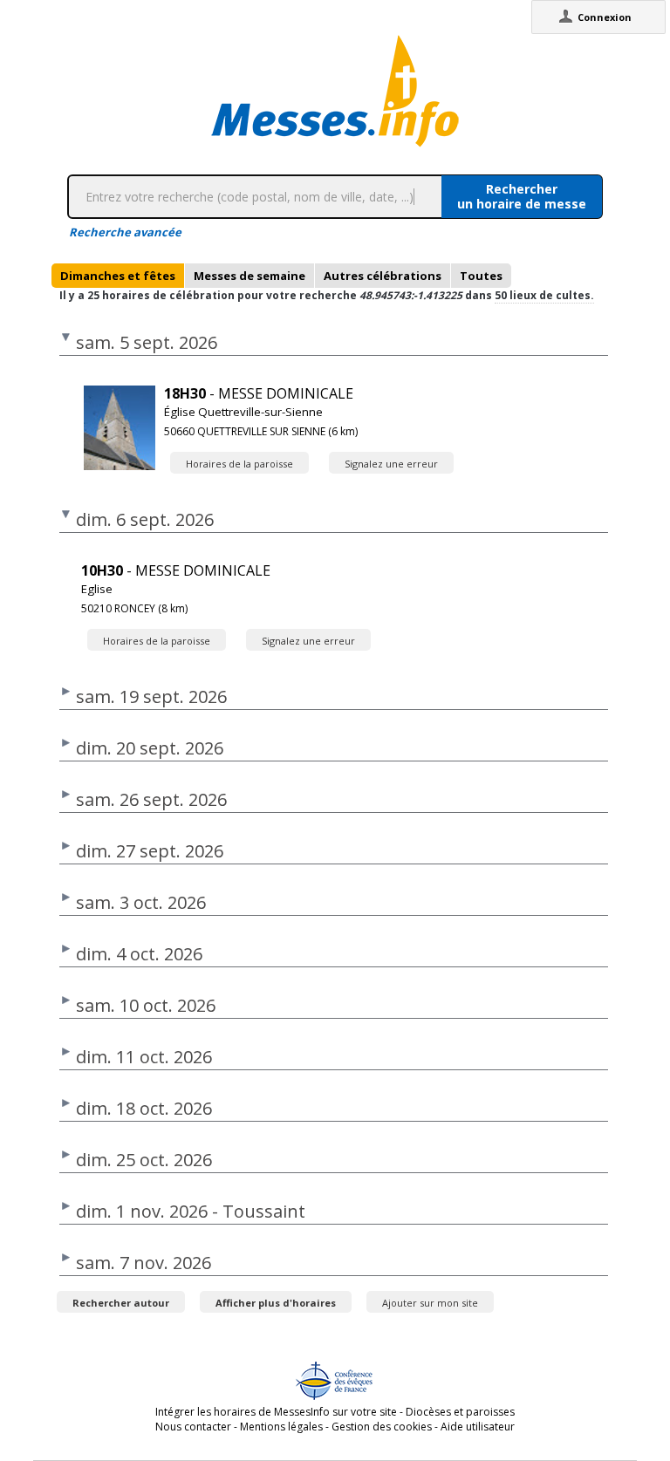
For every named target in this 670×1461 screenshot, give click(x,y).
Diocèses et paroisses (460, 1411)
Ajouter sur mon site (430, 1302)
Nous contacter (193, 1426)
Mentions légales (281, 1426)
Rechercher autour (120, 1302)
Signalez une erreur (391, 463)
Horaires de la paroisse (239, 463)
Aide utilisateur (478, 1426)
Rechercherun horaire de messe (521, 196)
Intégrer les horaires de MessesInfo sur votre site (276, 1411)
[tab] (117, 275)
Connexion (605, 17)
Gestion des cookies (382, 1426)
